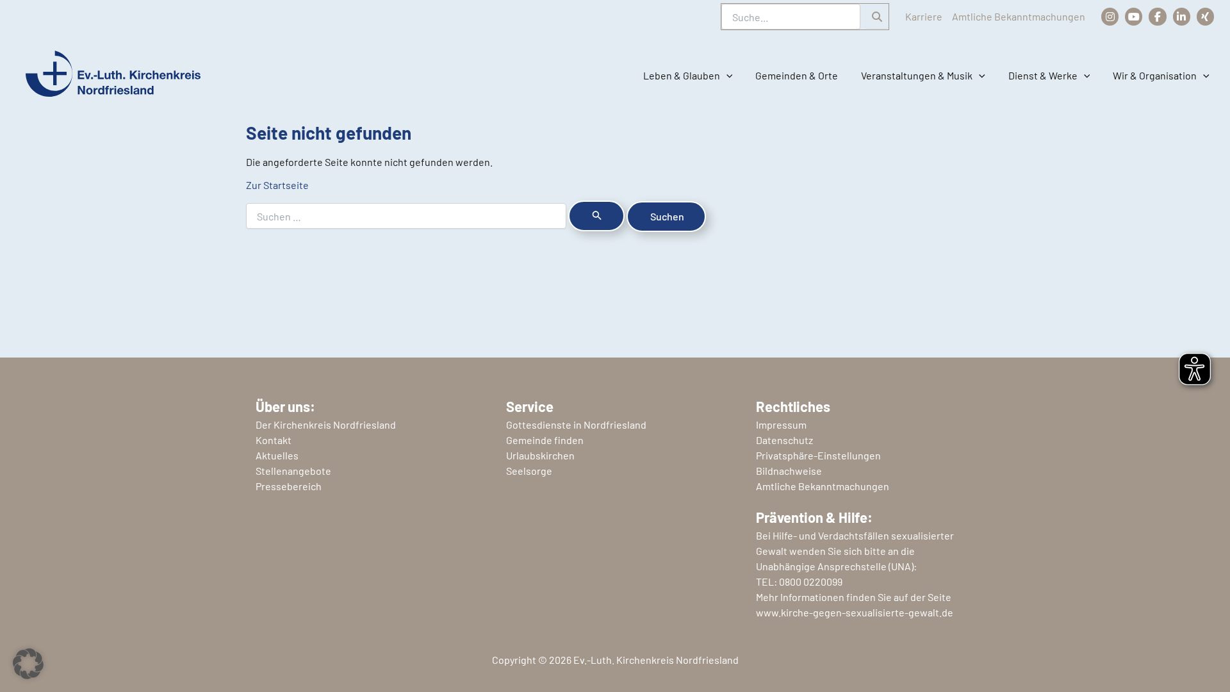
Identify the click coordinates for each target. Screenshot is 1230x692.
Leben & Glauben (681, 75)
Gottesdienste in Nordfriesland (576, 424)
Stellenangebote (293, 471)
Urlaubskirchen (540, 455)
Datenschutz (784, 440)
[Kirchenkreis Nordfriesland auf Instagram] (1110, 16)
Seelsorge (529, 471)
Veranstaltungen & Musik (916, 75)
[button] (726, 75)
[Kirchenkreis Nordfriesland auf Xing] (1205, 16)
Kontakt (273, 440)
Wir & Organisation (1155, 75)
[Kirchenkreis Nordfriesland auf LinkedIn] (1181, 16)
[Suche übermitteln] (596, 216)
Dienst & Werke (1043, 75)
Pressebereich (289, 486)
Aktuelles (277, 455)
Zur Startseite (277, 185)
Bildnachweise (789, 471)
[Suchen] (877, 16)
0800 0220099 (810, 581)
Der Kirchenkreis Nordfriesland (326, 424)
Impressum (781, 424)
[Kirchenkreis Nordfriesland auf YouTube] (1133, 16)
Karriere (923, 16)
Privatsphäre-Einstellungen (818, 455)
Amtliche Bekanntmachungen (1018, 16)
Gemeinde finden (545, 440)
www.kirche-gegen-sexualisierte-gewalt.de (854, 612)
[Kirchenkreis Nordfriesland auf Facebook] (1157, 16)
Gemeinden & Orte (796, 75)
